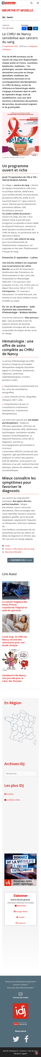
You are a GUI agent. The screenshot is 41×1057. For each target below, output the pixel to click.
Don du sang (29, 549)
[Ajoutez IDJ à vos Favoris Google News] (8, 28)
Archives (23, 1051)
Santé (10, 17)
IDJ (3, 17)
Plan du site (32, 1051)
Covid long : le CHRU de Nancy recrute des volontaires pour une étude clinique (14, 641)
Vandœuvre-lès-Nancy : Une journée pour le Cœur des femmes (14, 678)
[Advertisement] (20, 827)
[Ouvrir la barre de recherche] (31, 3)
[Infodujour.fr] (8, 3)
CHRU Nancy (17, 549)
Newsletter (21, 905)
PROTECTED (23, 1024)
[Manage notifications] (36, 1053)
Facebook (21, 923)
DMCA (16, 1024)
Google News (21, 911)
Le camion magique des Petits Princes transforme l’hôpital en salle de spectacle (14, 606)
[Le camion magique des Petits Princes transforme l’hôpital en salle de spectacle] (16, 598)
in (35, 28)
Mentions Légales (20, 1053)
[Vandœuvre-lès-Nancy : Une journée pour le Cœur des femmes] (16, 660)
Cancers (8, 549)
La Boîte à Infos (13, 800)
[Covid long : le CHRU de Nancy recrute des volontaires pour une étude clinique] (16, 623)
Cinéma (9, 794)
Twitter (21, 917)
